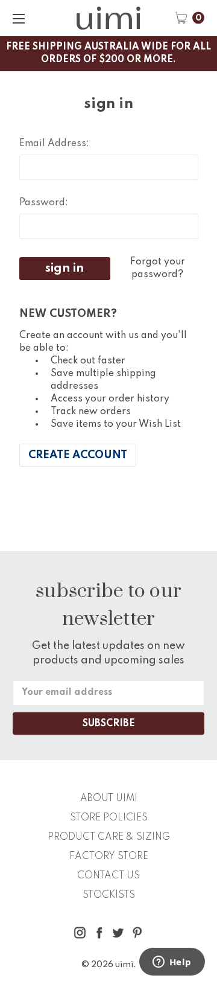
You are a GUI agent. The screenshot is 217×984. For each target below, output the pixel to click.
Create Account (77, 455)
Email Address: (54, 144)
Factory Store (108, 856)
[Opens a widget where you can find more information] (172, 963)
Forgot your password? (157, 268)
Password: (43, 203)
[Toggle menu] (18, 18)
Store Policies (109, 818)
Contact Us (108, 876)
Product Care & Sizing (109, 837)
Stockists (109, 895)
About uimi (108, 798)
